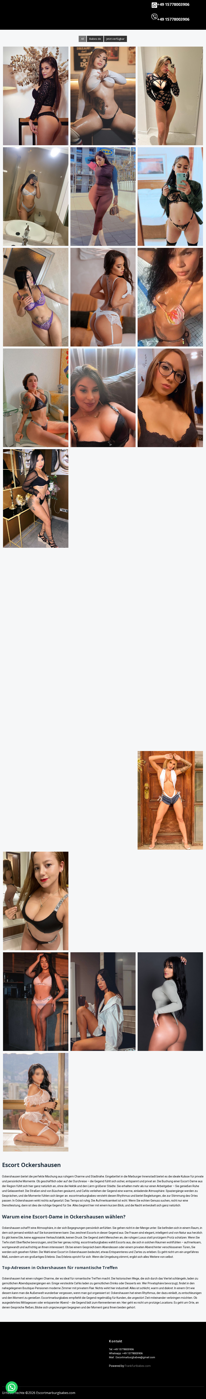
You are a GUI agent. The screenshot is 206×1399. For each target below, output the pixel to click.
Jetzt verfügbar (115, 39)
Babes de (95, 39)
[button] (66, 6)
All (82, 39)
